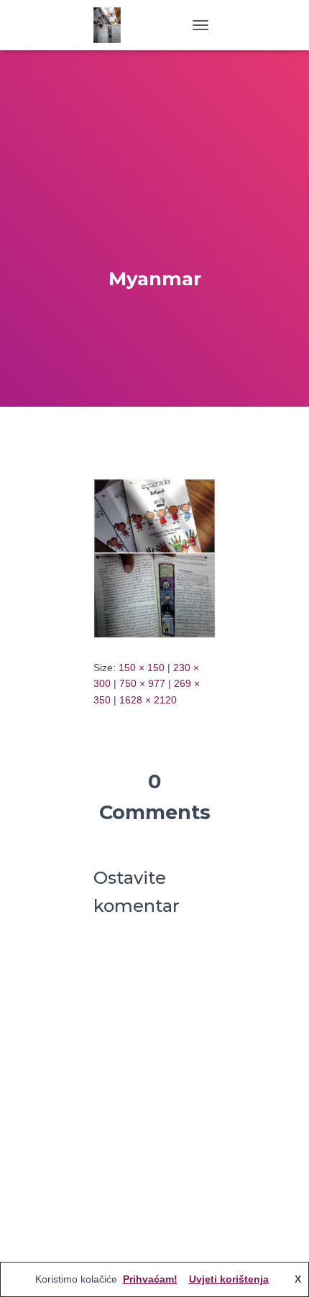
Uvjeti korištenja (229, 1279)
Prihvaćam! (150, 1279)
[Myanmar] (154, 557)
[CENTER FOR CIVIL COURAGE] (112, 25)
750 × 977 (142, 683)
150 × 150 (142, 667)
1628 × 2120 (148, 700)
